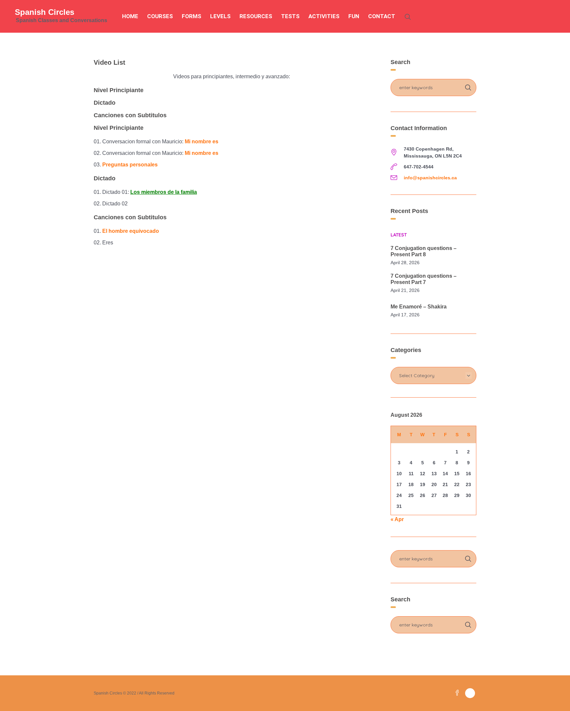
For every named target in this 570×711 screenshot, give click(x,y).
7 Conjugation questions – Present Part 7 (424, 279)
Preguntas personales (130, 164)
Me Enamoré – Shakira (419, 306)
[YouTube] (470, 693)
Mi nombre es (201, 141)
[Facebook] (457, 693)
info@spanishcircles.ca (430, 177)
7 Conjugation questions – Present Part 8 (424, 251)
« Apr (397, 519)
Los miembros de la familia (163, 192)
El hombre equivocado (130, 231)
